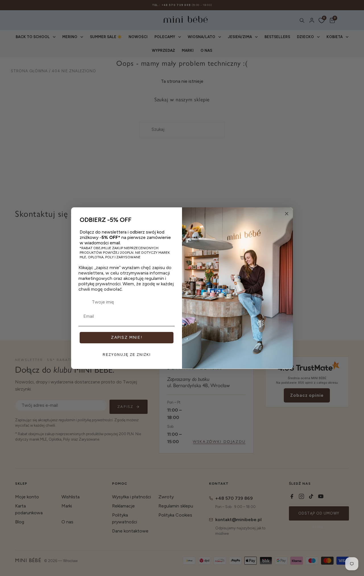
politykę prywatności (99, 283)
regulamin (154, 278)
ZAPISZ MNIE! (126, 337)
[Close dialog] (286, 213)
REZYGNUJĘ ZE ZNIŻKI (127, 354)
